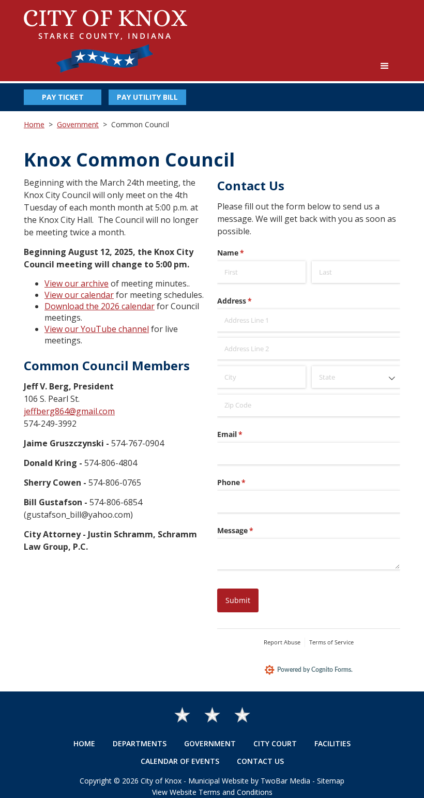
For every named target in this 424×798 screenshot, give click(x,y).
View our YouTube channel (96, 329)
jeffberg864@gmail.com (69, 411)
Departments (139, 743)
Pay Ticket (63, 97)
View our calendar (79, 294)
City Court (275, 743)
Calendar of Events (180, 761)
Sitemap (330, 781)
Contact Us (260, 761)
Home (34, 124)
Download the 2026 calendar (99, 306)
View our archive (76, 283)
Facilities (332, 743)
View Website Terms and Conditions (212, 792)
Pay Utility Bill (147, 97)
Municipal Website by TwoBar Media (249, 781)
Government (78, 124)
